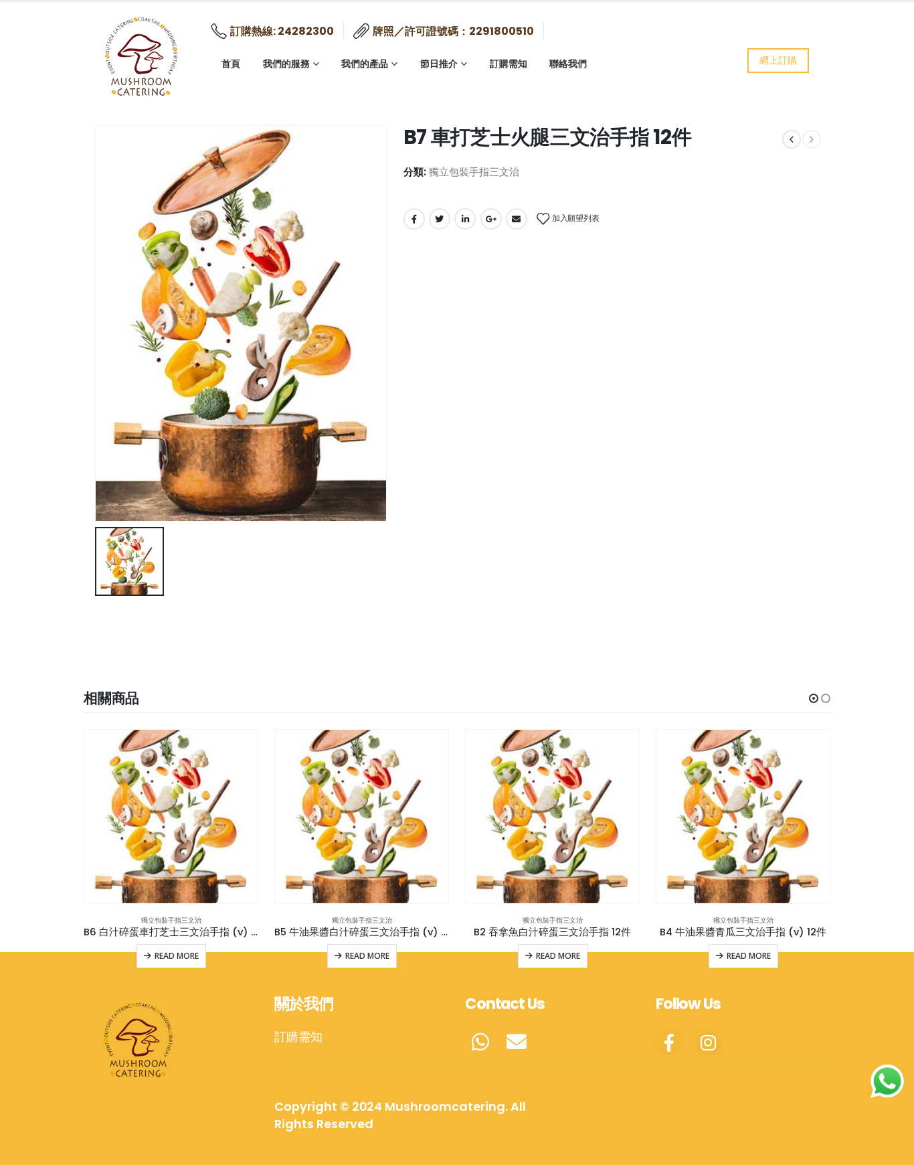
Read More (177, 955)
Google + (491, 219)
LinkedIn (465, 219)
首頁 (230, 63)
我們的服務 (286, 63)
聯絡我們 (568, 63)
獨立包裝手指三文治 (474, 172)
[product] (171, 816)
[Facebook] (669, 1042)
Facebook (414, 219)
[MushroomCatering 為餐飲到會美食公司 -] (142, 53)
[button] (814, 698)
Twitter (439, 219)
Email (516, 219)
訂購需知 (508, 63)
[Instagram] (708, 1042)
